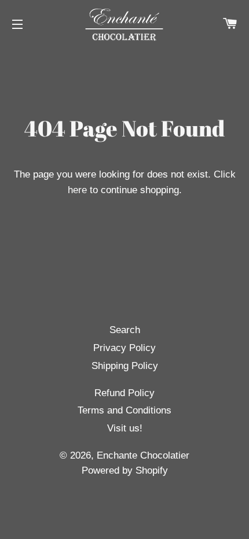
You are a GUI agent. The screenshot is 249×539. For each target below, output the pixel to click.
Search (124, 329)
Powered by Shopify (125, 470)
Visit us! (124, 428)
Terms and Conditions (124, 410)
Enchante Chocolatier (143, 455)
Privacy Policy (124, 347)
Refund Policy (124, 392)
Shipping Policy (124, 365)
